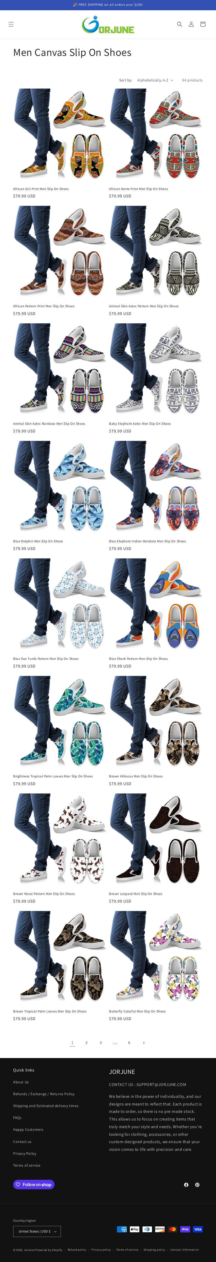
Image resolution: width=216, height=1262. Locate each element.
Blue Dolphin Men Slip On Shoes (38, 541)
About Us (21, 1082)
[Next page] (143, 1043)
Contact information (184, 1249)
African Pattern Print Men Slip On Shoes (43, 306)
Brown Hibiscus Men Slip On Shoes (136, 776)
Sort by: (125, 80)
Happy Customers (28, 1129)
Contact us (22, 1141)
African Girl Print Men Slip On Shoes (41, 189)
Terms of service (27, 1165)
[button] (11, 24)
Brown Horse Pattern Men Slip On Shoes (44, 894)
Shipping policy (154, 1249)
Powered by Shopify (48, 1250)
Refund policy (77, 1249)
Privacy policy (101, 1249)
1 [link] (72, 1042)
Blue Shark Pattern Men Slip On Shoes (138, 659)
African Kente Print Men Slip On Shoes (138, 189)
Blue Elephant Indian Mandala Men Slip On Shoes (147, 541)
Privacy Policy (24, 1153)
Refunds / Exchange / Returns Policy (44, 1094)
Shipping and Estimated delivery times (45, 1105)
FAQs (17, 1117)
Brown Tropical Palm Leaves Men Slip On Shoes (49, 1011)
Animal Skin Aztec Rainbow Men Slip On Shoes (49, 424)
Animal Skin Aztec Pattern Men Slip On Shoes (144, 306)
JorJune (29, 1250)
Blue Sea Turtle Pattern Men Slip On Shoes (45, 659)
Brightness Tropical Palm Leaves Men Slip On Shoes (53, 776)
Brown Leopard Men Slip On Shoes (136, 894)
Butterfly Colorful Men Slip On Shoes (137, 1011)
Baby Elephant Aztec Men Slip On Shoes (140, 424)
